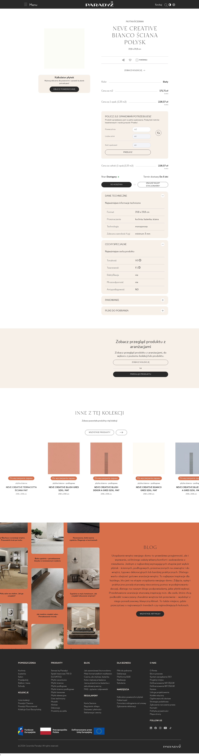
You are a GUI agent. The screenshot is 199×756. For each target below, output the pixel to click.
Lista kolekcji (23, 700)
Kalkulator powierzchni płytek (130, 697)
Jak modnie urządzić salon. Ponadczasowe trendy (47, 615)
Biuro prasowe (156, 674)
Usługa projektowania (159, 692)
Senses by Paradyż (59, 671)
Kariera (153, 689)
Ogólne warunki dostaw (160, 698)
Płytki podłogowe (59, 686)
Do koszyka (116, 184)
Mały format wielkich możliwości (98, 674)
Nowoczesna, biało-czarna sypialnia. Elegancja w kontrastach (83, 539)
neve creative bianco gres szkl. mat (149, 489)
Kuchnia (21, 671)
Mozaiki (54, 702)
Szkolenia (121, 683)
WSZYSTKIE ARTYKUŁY (150, 614)
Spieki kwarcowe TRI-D (61, 674)
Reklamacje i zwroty (92, 713)
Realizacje (121, 680)
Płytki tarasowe (58, 692)
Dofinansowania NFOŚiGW (162, 683)
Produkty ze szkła (59, 711)
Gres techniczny (58, 698)
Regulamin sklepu (92, 706)
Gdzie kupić (122, 700)
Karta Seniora (90, 703)
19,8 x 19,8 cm (63, 494)
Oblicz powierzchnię (64, 89)
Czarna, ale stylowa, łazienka (96, 677)
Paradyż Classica (25, 703)
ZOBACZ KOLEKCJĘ (140, 362)
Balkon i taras (24, 683)
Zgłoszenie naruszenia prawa (162, 705)
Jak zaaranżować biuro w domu (97, 671)
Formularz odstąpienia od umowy (131, 703)
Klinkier (54, 705)
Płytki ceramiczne (59, 680)
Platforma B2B (123, 677)
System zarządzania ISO (161, 677)
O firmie (153, 671)
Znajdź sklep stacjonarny (153, 184)
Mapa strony (155, 714)
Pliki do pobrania (124, 671)
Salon (20, 677)
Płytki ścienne (57, 683)
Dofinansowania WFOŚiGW (162, 686)
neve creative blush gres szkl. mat (64, 489)
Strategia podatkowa (159, 702)
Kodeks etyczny (157, 695)
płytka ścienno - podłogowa (64, 483)
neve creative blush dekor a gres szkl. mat (106, 489)
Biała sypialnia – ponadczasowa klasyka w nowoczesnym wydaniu (47, 559)
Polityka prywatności (159, 711)
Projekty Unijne (157, 680)
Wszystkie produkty (99, 432)
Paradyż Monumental (27, 706)
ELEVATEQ (56, 677)
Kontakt (153, 708)
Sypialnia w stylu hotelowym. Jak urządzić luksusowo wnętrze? (83, 595)
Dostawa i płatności (92, 709)
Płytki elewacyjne (58, 695)
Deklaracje (121, 674)
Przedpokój (23, 680)
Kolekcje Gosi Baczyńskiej (29, 709)
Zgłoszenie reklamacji (126, 706)
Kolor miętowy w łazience (95, 680)
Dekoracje (55, 708)
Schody (21, 686)
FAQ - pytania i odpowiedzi (96, 689)
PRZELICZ (127, 152)
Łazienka (22, 674)
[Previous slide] (77, 432)
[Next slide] (121, 432)
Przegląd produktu (140, 374)
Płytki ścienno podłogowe (62, 689)
